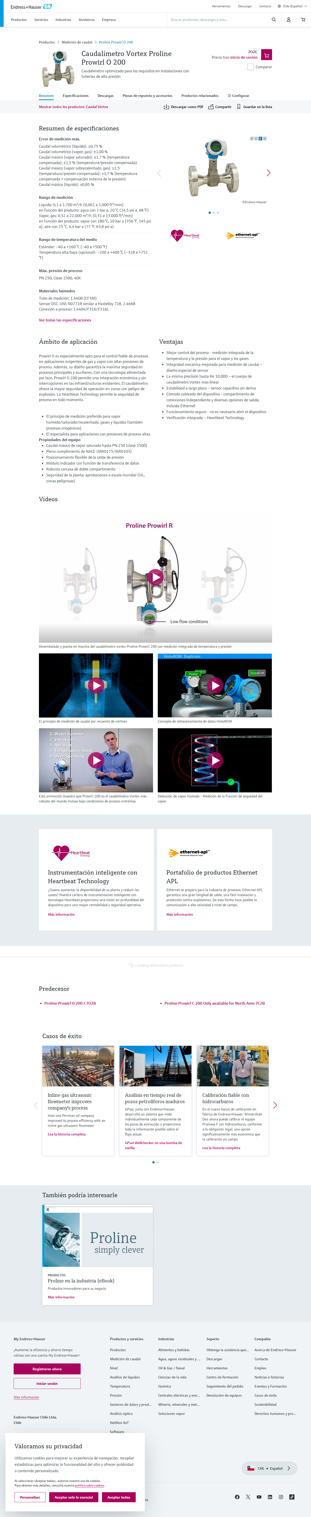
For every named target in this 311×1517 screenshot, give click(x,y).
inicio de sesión (243, 57)
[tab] (48, 96)
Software (117, 1431)
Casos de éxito (266, 1395)
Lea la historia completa (67, 1134)
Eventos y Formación (271, 1386)
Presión (116, 1395)
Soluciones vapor (171, 1413)
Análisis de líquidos (125, 1377)
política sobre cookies (89, 1485)
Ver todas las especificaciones (65, 320)
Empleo (260, 1368)
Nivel (114, 1368)
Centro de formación (222, 1377)
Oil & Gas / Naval (171, 1368)
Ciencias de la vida (172, 1377)
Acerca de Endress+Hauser (275, 1350)
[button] (47, 1368)
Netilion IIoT (119, 1422)
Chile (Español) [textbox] (292, 6)
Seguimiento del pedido (224, 1386)
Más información (61, 914)
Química (164, 1386)
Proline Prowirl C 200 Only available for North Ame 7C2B (215, 1003)
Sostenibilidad (266, 1404)
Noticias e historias (269, 1377)
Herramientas (221, 6)
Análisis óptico (121, 1413)
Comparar (264, 66)
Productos (47, 42)
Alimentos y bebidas (174, 1350)
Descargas (245, 6)
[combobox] (295, 6)
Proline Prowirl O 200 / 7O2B (70, 1003)
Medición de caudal (77, 42)
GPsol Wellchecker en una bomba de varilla (153, 1145)
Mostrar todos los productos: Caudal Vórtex (73, 106)
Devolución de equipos (224, 1395)
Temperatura (120, 1386)
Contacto (265, 6)
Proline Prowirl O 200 (116, 42)
